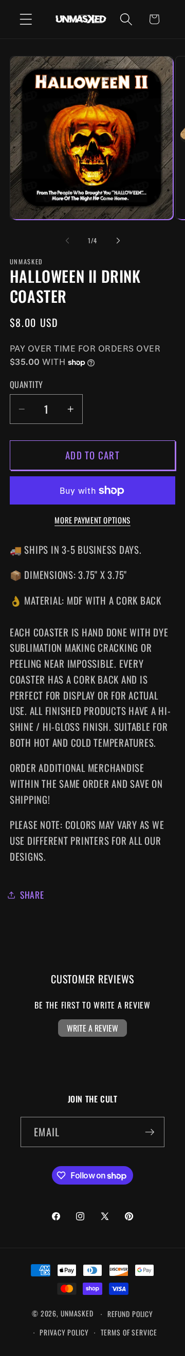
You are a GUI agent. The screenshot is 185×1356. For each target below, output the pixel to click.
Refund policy (130, 1314)
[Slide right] (118, 240)
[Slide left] (67, 240)
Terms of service (129, 1332)
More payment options (92, 520)
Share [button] (32, 894)
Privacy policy (64, 1332)
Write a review (92, 1028)
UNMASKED (77, 1314)
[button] (26, 19)
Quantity (26, 385)
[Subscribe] (150, 1132)
